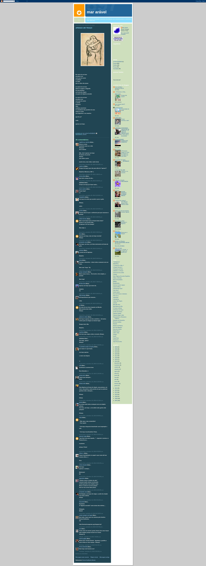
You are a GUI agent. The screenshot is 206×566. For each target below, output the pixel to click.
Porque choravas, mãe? (125, 120)
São (80, 365)
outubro (117, 367)
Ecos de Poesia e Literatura (120, 293)
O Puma (117, 190)
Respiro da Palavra (118, 325)
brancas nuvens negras (119, 285)
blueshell (81, 501)
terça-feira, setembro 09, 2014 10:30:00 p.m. (91, 315)
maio (116, 377)
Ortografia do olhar (119, 221)
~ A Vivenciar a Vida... (120, 92)
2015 (116, 359)
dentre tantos (116, 292)
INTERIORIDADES (119, 139)
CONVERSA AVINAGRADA (121, 128)
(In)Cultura (115, 263)
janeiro (116, 385)
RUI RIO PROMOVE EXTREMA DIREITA (123, 193)
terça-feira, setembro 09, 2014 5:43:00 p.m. (90, 258)
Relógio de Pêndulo (120, 241)
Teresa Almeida (83, 546)
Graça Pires (82, 375)
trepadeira (82, 197)
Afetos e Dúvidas (117, 278)
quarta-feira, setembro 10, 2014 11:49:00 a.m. (91, 381)
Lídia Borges (82, 295)
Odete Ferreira (83, 218)
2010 (116, 394)
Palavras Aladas (117, 313)
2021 (116, 347)
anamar (81, 250)
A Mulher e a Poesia (118, 270)
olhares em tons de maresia (122, 210)
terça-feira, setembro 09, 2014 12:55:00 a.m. (91, 164)
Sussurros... (116, 339)
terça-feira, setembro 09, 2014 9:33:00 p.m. (90, 303)
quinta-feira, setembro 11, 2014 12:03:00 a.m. (91, 490)
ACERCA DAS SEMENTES (124, 141)
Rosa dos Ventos (117, 329)
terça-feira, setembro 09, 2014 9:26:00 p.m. (90, 293)
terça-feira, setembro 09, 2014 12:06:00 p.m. (91, 208)
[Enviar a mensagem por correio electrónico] (96, 133)
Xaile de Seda (118, 248)
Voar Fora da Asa (117, 341)
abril (116, 379)
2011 (116, 392)
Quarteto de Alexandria (119, 320)
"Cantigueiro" (116, 262)
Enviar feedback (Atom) (88, 560)
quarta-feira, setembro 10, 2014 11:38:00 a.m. (91, 373)
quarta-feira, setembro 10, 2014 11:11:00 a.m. (91, 363)
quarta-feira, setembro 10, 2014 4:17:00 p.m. (91, 400)
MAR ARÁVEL (97, 12)
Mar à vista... (118, 149)
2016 (116, 357)
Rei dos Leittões (117, 322)
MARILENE (81, 332)
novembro (117, 365)
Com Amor (116, 290)
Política (115, 65)
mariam (115, 302)
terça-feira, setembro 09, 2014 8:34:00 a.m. (90, 180)
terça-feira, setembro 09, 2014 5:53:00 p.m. (90, 270)
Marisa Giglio (82, 538)
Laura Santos (82, 189)
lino (80, 234)
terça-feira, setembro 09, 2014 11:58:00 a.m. (91, 195)
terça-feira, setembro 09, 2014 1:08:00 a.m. (90, 174)
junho (116, 375)
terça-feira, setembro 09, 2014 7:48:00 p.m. (90, 281)
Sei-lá (114, 336)
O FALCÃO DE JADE (120, 170)
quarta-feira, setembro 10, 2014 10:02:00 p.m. (91, 463)
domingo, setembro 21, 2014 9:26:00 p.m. (90, 551)
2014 (116, 361)
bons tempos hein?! (120, 104)
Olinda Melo (82, 383)
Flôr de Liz (116, 295)
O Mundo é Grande (119, 180)
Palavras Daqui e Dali (118, 315)
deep (80, 260)
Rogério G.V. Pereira (84, 142)
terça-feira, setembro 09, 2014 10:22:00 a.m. (91, 187)
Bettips (115, 281)
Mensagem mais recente (82, 557)
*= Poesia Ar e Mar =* (118, 265)
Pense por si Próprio (124, 233)
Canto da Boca (116, 286)
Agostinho (82, 478)
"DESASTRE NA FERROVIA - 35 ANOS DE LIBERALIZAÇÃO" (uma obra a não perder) (125, 133)
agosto (116, 371)
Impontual (115, 297)
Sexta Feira (116, 338)
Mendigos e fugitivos (124, 223)
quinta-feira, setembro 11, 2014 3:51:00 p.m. (91, 500)
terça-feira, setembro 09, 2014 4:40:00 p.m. (90, 232)
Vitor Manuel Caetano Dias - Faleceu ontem (124, 203)
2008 (116, 398)
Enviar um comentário (82, 553)
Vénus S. (81, 453)
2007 (116, 400)
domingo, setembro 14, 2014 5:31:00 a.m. (90, 545)
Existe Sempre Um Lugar (85, 515)
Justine (81, 210)
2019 (116, 351)
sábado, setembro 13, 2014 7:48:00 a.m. (90, 536)
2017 (116, 355)
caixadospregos (119, 107)
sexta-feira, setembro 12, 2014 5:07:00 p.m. (91, 527)
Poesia (84, 134)
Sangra (115, 334)
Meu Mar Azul (116, 304)
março (116, 381)
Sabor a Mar (116, 332)
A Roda (115, 274)
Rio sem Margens (117, 327)
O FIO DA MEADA (117, 61)
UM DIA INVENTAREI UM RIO (122, 242)
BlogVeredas (116, 283)
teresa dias (82, 176)
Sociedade (115, 68)
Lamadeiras (116, 299)
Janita (80, 402)
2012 (116, 390)
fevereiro (117, 383)
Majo (80, 417)
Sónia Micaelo (83, 465)
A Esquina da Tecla (118, 269)
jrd (80, 305)
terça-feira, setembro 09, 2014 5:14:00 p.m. (90, 248)
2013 (116, 388)
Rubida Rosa (116, 331)
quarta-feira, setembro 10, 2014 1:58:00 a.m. (91, 330)
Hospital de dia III (119, 88)
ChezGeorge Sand (117, 288)
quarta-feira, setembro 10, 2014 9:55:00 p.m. (91, 451)
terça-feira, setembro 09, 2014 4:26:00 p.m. (90, 217)
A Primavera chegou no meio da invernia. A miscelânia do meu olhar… (125, 153)
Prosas (115, 67)
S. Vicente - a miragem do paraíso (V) (124, 251)
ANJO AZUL (118, 94)
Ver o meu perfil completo (125, 33)
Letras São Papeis (117, 301)
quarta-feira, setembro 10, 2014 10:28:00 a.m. (91, 345)
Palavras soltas (83, 317)
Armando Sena (83, 242)
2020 (116, 349)
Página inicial (94, 557)
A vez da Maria (118, 87)
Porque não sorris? (124, 96)
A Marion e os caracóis (124, 172)
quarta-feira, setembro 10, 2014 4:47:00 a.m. (91, 336)
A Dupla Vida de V (117, 267)
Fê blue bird (82, 283)
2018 (116, 353)
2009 (116, 396)
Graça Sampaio (83, 272)
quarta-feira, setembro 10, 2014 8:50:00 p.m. (91, 415)
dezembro (117, 363)
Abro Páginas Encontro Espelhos (121, 276)
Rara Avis (117, 231)
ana (80, 528)
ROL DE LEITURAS (119, 246)
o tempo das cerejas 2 (120, 200)
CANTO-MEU (118, 117)
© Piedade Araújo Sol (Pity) (86, 346)
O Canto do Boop (117, 308)
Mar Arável (125, 27)
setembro (117, 369)
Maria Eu (81, 166)
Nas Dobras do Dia (117, 306)
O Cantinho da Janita (120, 159)
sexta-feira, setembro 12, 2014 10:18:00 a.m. (91, 513)
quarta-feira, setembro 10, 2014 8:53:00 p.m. (91, 434)
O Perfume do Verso (118, 309)
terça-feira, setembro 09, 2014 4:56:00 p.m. (90, 240)
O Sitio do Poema (117, 311)
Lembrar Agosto (125, 212)
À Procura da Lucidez (118, 272)
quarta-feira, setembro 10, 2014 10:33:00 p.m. (91, 476)
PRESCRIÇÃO (124, 181)
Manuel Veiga (83, 436)
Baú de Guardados (117, 279)
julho (116, 373)
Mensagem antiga (104, 557)
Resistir (115, 323)
